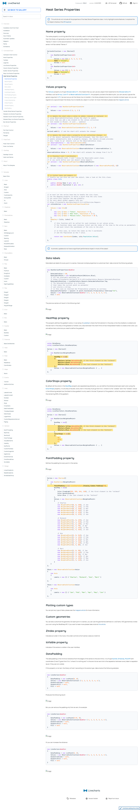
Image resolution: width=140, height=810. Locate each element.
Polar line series (8, 146)
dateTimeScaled (8, 408)
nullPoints (7, 446)
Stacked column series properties (13, 116)
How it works (7, 36)
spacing (6, 238)
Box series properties (9, 122)
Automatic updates (8, 38)
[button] (80, 3)
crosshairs (7, 406)
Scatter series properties (10, 71)
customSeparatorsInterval (11, 419)
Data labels (8, 87)
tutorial (6, 381)
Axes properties (8, 57)
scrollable (7, 462)
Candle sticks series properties (12, 111)
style (5, 403)
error (5, 309)
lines (6, 180)
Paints (5, 44)
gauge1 (6, 292)
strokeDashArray (9, 475)
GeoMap (6, 150)
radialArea (7, 362)
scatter (6, 326)
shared (6, 400)
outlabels (7, 276)
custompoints (8, 195)
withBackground (9, 233)
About (5, 161)
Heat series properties (10, 76)
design (6, 466)
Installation (6, 30)
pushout (6, 270)
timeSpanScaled (9, 411)
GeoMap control (8, 154)
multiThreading (8, 430)
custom (6, 192)
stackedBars (8, 253)
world (5, 373)
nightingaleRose (9, 284)
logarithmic (7, 416)
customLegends (9, 451)
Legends (5, 63)
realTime (6, 433)
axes (5, 388)
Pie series (6, 133)
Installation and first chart (11, 28)
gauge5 (6, 303)
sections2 (7, 435)
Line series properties (9, 65)
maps (6, 369)
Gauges (5, 135)
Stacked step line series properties (13, 119)
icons (5, 281)
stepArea (6, 222)
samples (6, 172)
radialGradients (8, 473)
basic (5, 184)
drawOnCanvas (8, 456)
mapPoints (7, 454)
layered (6, 241)
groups (6, 260)
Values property (9, 84)
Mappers (5, 41)
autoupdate (7, 198)
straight (6, 187)
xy (4, 200)
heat (6, 348)
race (5, 249)
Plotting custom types (10, 97)
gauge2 (6, 295)
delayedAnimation (9, 246)
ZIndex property (9, 103)
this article (102, 624)
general (6, 426)
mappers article (124, 100)
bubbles (6, 333)
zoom (5, 203)
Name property (8, 81)
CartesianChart (8, 50)
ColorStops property (10, 92)
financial (7, 339)
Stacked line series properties (12, 114)
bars (5, 226)
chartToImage (8, 438)
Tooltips (5, 60)
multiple (6, 398)
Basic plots (6, 176)
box (5, 318)
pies (5, 264)
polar (6, 356)
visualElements (8, 441)
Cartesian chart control (10, 55)
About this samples (9, 165)
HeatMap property (9, 89)
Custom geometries (10, 100)
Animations (6, 46)
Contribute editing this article (131, 808)
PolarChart (7, 139)
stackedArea (8, 215)
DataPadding (8, 108)
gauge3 (6, 297)
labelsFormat (8, 392)
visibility (6, 443)
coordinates (7, 365)
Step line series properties (11, 73)
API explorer (67, 22)
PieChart (6, 126)
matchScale (7, 414)
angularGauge (8, 305)
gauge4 (6, 300)
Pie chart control (8, 130)
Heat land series (8, 157)
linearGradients (8, 470)
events (6, 377)
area (5, 190)
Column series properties (10, 68)
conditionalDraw (9, 459)
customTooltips (8, 449)
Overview (6, 24)
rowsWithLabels (9, 243)
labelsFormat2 (8, 395)
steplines (7, 207)
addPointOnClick (9, 384)
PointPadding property (10, 95)
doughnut (7, 273)
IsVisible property (9, 105)
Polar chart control (8, 144)
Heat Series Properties (11, 79)
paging (6, 422)
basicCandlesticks (9, 343)
